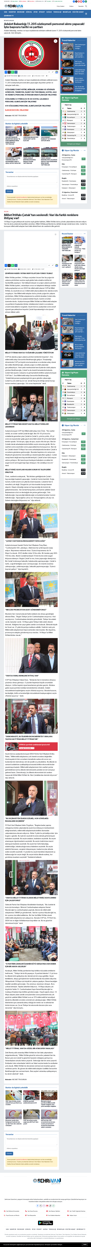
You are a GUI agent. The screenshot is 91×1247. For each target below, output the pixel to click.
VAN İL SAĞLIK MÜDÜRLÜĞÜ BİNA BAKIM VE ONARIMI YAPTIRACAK (67, 247)
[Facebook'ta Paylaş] (6, 72)
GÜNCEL (29, 12)
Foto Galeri (60, 6)
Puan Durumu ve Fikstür (12, 1215)
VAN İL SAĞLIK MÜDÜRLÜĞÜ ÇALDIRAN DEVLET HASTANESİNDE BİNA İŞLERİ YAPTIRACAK (49, 161)
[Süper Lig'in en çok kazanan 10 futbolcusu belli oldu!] (80, 276)
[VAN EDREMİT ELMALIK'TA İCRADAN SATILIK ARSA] (49, 131)
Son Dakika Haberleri (54, 1215)
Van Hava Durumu (33, 1211)
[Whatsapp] (53, 1205)
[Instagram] (43, 1205)
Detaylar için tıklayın (73, 144)
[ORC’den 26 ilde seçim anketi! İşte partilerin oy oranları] (14, 1095)
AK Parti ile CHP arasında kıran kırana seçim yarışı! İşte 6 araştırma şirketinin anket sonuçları (48, 1124)
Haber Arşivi (73, 1215)
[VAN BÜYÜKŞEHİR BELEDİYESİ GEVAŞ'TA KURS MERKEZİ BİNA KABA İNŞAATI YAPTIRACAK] (14, 131)
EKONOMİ (20, 12)
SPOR (35, 12)
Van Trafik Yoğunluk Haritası (77, 1211)
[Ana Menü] (86, 14)
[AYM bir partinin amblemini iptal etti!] (31, 1095)
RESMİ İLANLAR (9, 20)
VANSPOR (12, 12)
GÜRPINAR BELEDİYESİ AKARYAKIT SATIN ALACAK (30, 139)
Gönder (9, 191)
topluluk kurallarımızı (22, 197)
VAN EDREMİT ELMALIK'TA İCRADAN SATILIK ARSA (48, 139)
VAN (5, 12)
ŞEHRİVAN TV (9, 15)
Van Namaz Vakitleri (54, 1211)
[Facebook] (37, 1205)
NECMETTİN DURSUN (11, 76)
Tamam (84, 1244)
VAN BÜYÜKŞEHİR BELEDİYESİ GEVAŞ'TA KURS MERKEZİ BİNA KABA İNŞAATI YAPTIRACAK (13, 141)
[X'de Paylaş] (9, 72)
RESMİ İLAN (67, 12)
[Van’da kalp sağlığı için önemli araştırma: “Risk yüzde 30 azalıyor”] (80, 239)
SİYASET (42, 12)
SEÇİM (6, 211)
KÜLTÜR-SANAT (78, 12)
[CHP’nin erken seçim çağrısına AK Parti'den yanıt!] (31, 1114)
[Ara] (86, 6)
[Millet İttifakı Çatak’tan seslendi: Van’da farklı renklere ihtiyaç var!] (31, 247)
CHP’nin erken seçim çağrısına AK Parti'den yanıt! (30, 1122)
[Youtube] (47, 1205)
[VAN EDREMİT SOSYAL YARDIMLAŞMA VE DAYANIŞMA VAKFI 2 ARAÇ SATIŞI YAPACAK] (14, 152)
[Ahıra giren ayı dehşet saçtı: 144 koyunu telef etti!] (67, 276)
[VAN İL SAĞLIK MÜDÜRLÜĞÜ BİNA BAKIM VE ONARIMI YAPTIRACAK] (67, 239)
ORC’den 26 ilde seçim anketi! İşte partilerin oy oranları (14, 1103)
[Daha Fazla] (15, 72)
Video (71, 6)
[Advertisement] (73, 300)
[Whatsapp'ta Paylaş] (12, 72)
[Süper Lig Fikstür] (84, 150)
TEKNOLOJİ (57, 12)
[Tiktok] (50, 1205)
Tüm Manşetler (31, 1215)
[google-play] (45, 1223)
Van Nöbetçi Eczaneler (12, 1211)
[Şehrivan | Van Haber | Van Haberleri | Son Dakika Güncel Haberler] (14, 6)
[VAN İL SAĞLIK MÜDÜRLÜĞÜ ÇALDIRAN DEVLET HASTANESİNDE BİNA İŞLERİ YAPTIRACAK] (49, 152)
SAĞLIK (49, 12)
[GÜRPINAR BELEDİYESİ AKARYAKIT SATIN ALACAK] (31, 131)
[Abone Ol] (56, 72)
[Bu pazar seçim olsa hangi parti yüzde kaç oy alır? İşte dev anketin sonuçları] (14, 1114)
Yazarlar (81, 6)
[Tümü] (84, 234)
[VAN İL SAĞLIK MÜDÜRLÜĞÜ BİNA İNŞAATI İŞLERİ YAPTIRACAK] (31, 152)
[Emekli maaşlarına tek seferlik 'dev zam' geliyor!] (67, 258)
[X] (40, 1205)
